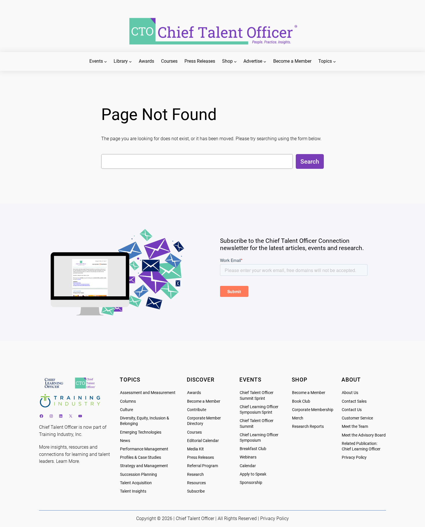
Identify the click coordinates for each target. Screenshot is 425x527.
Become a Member (203, 401)
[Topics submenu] (334, 61)
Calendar (248, 465)
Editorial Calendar (203, 440)
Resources (196, 482)
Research (195, 474)
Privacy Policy (354, 457)
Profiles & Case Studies (140, 457)
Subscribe (196, 491)
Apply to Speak (253, 474)
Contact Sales (354, 401)
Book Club (301, 401)
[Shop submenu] (235, 61)
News (125, 440)
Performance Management (144, 449)
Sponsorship (251, 482)
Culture (126, 409)
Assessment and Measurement (147, 392)
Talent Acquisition (136, 482)
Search (309, 161)
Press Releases (200, 457)
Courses (194, 432)
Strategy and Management (144, 465)
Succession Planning (138, 474)
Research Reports (308, 426)
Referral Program (202, 465)
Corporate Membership (312, 409)
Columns (128, 401)
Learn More (67, 461)
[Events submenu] (105, 61)
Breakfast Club (253, 448)
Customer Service (357, 418)
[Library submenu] (130, 61)
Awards (194, 392)
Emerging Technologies (140, 432)
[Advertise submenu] (264, 61)
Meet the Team (355, 426)
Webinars (248, 457)
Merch (297, 418)
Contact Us (352, 409)
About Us (350, 392)
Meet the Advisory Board (364, 435)
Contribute (196, 409)
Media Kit (195, 449)
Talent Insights (133, 491)
